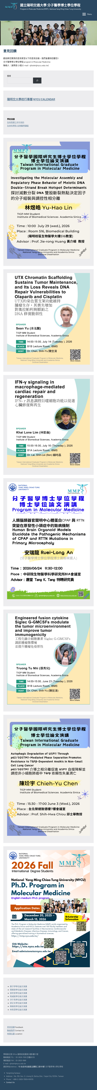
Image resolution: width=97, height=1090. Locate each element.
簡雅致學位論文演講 (18, 990)
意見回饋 (11, 1027)
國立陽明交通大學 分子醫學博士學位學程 (50, 5)
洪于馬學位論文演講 (18, 999)
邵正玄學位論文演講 (18, 1003)
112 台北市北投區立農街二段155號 (31, 1066)
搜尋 (9, 76)
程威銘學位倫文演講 (18, 996)
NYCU (44, 99)
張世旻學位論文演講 (18, 993)
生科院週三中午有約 (15, 122)
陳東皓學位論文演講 (18, 1006)
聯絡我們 (11, 1030)
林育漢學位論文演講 (18, 1009)
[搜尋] (37, 80)
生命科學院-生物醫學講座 (18, 126)
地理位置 (11, 1034)
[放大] (87, 144)
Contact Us (10, 1082)
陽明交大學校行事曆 (20, 99)
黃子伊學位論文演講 (18, 986)
